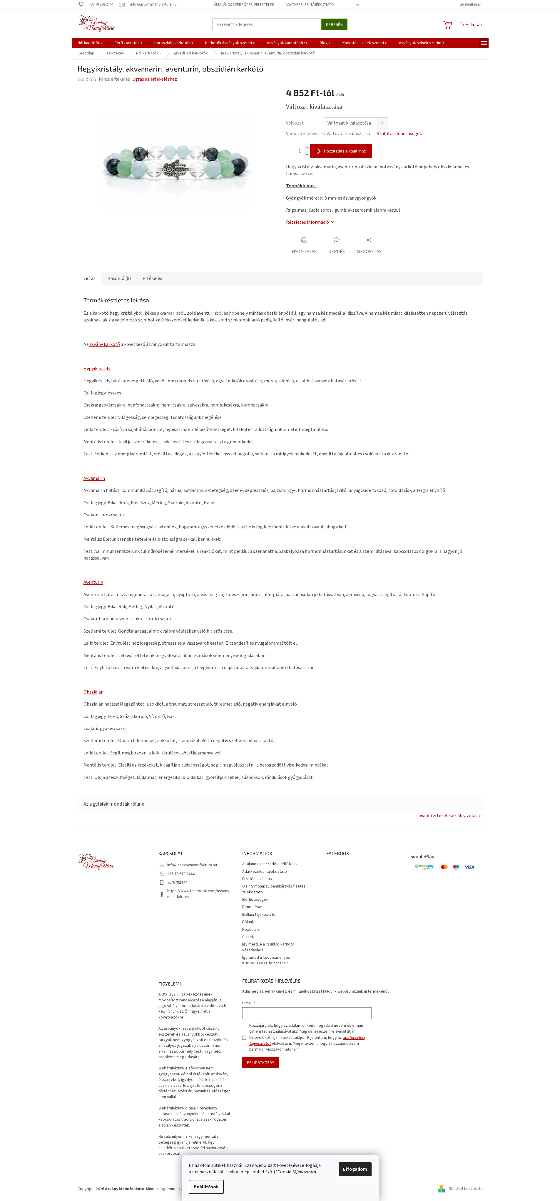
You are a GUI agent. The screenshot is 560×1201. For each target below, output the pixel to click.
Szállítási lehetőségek (399, 133)
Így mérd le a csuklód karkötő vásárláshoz (268, 947)
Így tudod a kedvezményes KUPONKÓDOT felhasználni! (266, 960)
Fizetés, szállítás (257, 879)
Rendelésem (253, 907)
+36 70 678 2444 (181, 874)
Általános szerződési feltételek (244, 4)
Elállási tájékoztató (258, 915)
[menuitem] (90, 43)
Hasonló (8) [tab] (119, 278)
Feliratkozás (261, 1062)
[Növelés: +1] (307, 147)
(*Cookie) (295, 1172)
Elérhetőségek (255, 900)
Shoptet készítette (466, 1189)
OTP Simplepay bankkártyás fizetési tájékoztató (274, 889)
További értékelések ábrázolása (448, 815)
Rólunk (248, 922)
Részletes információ (307, 222)
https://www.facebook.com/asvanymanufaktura (198, 894)
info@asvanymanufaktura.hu (192, 865)
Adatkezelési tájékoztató (310, 4)
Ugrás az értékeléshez (154, 79)
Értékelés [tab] (152, 278)
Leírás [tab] (89, 278)
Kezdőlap (250, 930)
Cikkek (248, 937)
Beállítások (206, 1187)
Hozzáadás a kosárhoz (345, 150)
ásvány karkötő (104, 344)
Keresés (334, 24)
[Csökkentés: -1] (307, 154)
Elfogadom (355, 1169)
